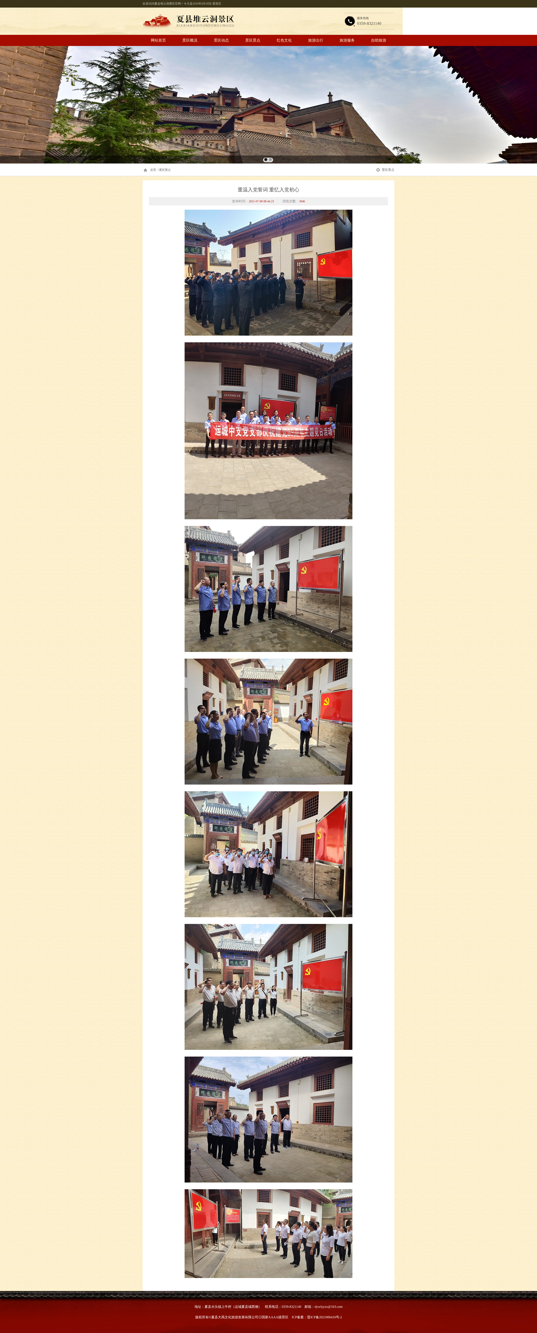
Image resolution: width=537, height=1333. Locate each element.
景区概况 (189, 40)
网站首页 (158, 40)
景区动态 (221, 40)
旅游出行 (315, 40)
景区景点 (252, 40)
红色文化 (284, 40)
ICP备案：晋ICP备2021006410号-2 (317, 1317)
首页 (153, 169)
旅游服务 (347, 40)
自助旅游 (378, 40)
